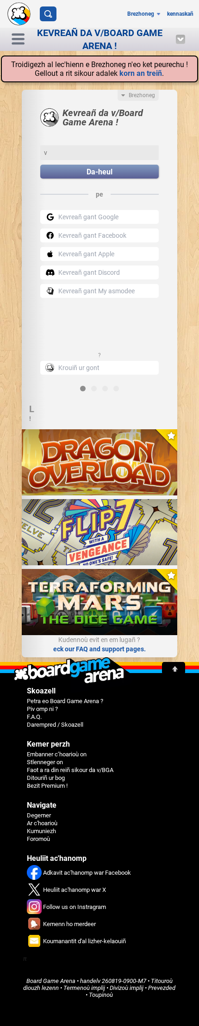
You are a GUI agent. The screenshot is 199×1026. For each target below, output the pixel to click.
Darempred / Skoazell (55, 724)
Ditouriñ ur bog (46, 777)
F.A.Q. (34, 716)
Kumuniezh (41, 831)
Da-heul (99, 171)
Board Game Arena (50, 980)
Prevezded (161, 987)
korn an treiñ (140, 73)
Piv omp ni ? (42, 708)
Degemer (39, 815)
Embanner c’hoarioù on (57, 754)
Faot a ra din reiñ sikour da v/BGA (70, 769)
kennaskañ (180, 14)
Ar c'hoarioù (42, 823)
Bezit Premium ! (47, 785)
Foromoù (38, 838)
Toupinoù (101, 994)
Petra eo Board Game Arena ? (65, 701)
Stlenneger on (45, 762)
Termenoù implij (84, 987)
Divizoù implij (126, 987)
